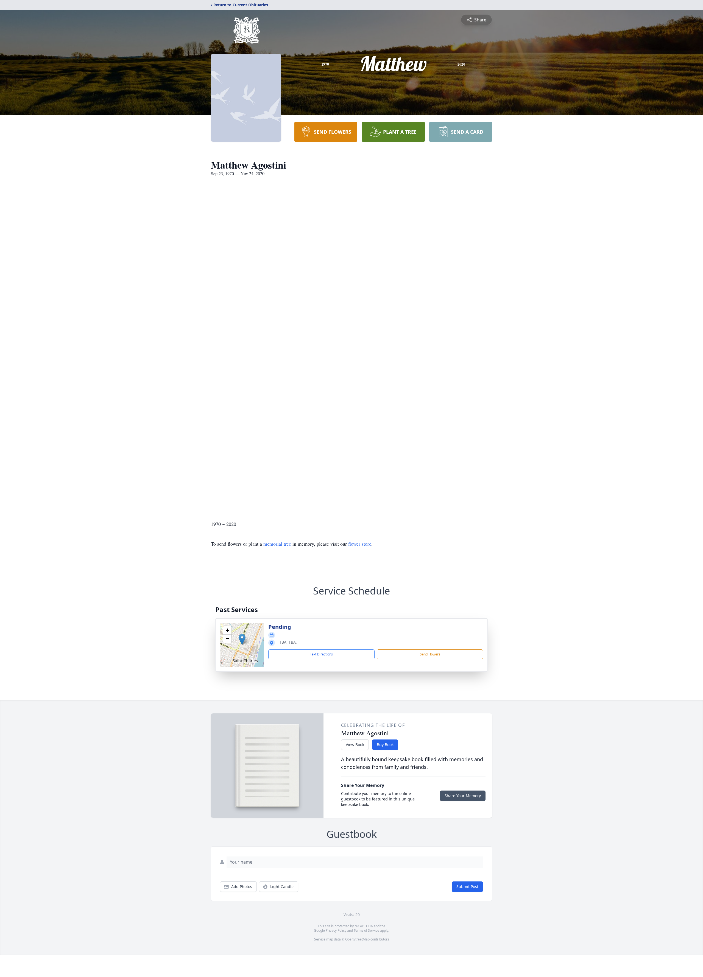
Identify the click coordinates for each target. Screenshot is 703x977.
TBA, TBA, (288, 642)
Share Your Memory (463, 795)
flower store (359, 543)
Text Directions (321, 654)
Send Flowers (430, 654)
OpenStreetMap (357, 939)
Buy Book (385, 744)
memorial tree (277, 543)
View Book (355, 744)
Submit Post (467, 886)
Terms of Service (366, 930)
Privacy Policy (336, 930)
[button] (242, 639)
